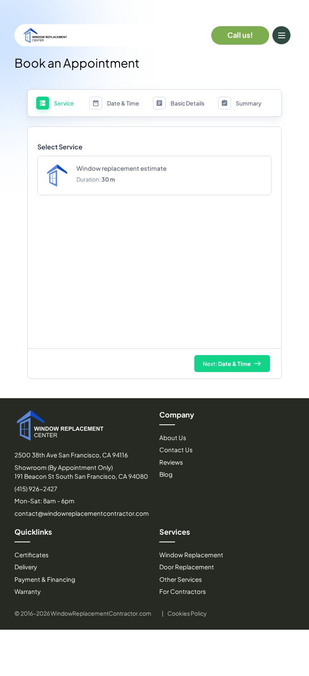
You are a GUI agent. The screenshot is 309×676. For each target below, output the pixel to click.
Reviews (171, 462)
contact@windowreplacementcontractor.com (81, 513)
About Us (172, 437)
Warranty (27, 591)
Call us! (240, 34)
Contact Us (176, 449)
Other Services (180, 579)
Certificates (31, 554)
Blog (166, 474)
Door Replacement (186, 567)
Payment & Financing (44, 579)
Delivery (25, 567)
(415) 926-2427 (35, 488)
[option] (154, 175)
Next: (227, 363)
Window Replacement (191, 554)
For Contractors (182, 591)
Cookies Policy (187, 613)
